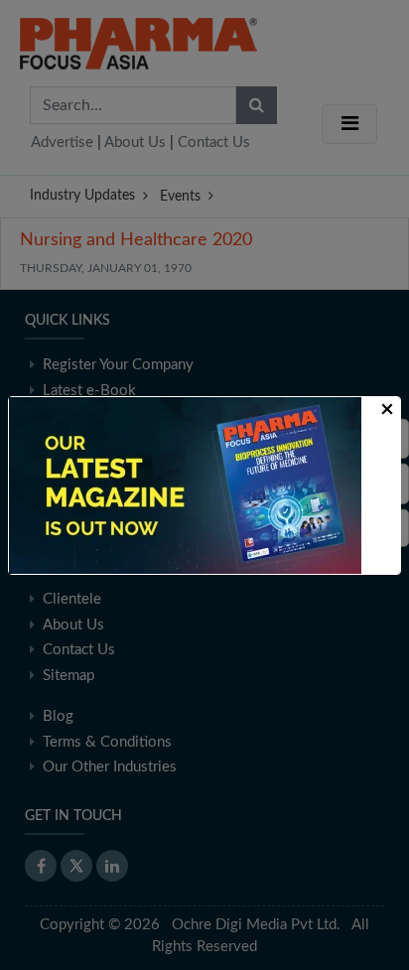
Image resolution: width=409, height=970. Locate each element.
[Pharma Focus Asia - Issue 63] (185, 484)
